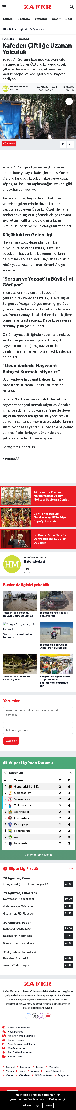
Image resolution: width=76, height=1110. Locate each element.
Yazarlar (41, 19)
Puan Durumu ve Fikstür (21, 1044)
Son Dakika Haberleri (20, 1052)
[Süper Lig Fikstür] (71, 868)
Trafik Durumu (16, 1040)
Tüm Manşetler (17, 1048)
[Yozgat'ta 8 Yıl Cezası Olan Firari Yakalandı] (56, 632)
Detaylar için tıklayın (38, 854)
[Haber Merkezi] (12, 564)
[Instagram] (41, 1016)
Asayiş (35, 1071)
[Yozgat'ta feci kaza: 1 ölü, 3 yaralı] (56, 600)
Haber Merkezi (34, 561)
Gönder (11, 741)
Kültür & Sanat (43, 1075)
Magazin (63, 1075)
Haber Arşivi (15, 1056)
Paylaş (11, 143)
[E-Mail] (27, 570)
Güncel (8, 19)
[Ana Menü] (4, 7)
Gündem (24, 1075)
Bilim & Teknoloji (54, 1071)
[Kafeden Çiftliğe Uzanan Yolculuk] (38, 116)
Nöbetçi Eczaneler (19, 1027)
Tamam (48, 1105)
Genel (9, 1075)
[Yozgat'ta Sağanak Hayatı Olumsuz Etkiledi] (20, 600)
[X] (35, 1016)
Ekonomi (24, 19)
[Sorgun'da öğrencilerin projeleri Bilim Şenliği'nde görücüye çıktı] (56, 664)
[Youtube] (48, 1016)
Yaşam (56, 19)
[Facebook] (28, 1016)
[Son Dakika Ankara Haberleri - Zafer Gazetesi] (38, 7)
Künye (40, 1067)
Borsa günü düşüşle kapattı (25, 29)
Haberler (8, 39)
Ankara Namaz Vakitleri (21, 1035)
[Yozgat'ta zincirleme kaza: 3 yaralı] (20, 664)
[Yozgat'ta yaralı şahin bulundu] (20, 627)
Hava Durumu (15, 1031)
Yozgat (24, 39)
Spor (68, 19)
